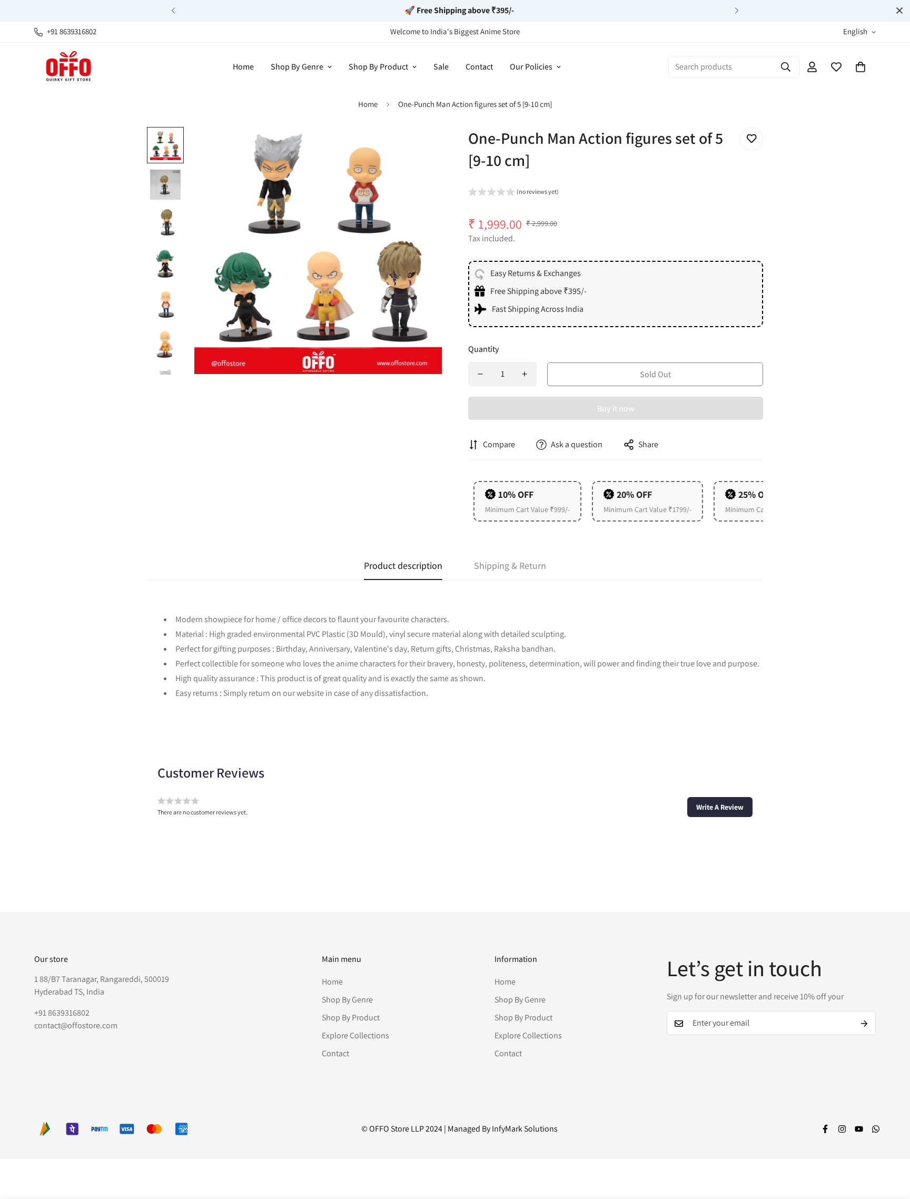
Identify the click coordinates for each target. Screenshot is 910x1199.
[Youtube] (859, 1129)
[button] (860, 67)
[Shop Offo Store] (68, 67)
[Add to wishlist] (751, 139)
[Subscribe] (864, 1023)
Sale (441, 66)
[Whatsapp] (876, 1129)
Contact (479, 66)
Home (243, 66)
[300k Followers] (825, 1129)
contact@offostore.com (75, 1025)
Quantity (483, 349)
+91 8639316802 (62, 1013)
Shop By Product (378, 66)
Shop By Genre (297, 66)
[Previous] (173, 10)
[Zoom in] (419, 149)
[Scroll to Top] (889, 1141)
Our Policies (531, 66)
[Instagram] (842, 1129)
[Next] (737, 10)
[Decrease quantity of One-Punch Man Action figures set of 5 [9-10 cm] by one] (480, 374)
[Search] (785, 66)
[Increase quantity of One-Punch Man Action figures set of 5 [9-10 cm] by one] (524, 374)
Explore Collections (355, 1035)
